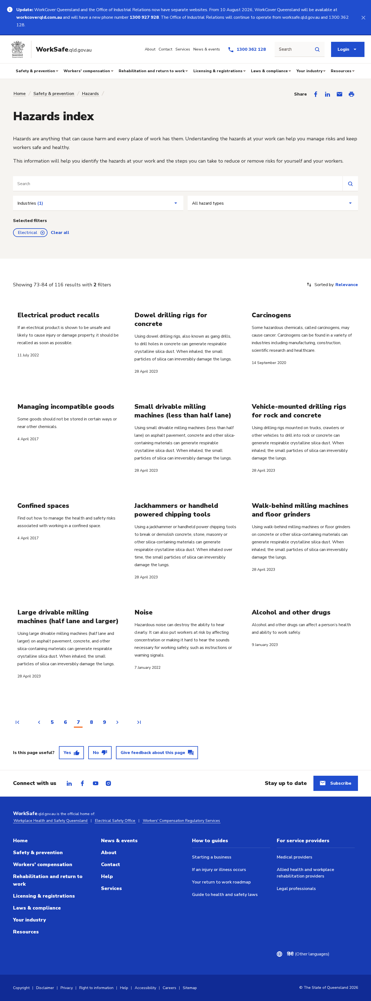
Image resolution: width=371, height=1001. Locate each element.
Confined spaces (43, 505)
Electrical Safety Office (115, 820)
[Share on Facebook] (315, 94)
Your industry (309, 71)
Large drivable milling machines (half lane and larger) (68, 616)
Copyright (21, 987)
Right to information (96, 987)
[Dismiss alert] (363, 17)
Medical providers (294, 857)
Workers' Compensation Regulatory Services (181, 820)
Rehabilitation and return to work (152, 71)
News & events (119, 840)
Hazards (90, 93)
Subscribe (340, 783)
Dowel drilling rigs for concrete (170, 319)
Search (285, 49)
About (109, 852)
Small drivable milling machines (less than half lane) (182, 411)
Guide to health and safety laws (225, 895)
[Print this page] (351, 94)
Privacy (67, 987)
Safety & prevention (35, 71)
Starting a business (211, 857)
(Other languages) (308, 954)
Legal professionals (296, 889)
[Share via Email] (339, 94)
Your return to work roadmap (221, 882)
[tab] (69, 783)
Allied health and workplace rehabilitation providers (305, 873)
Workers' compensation (87, 71)
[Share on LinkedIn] (327, 94)
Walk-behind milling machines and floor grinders (300, 510)
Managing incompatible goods (65, 406)
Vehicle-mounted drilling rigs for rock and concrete (299, 411)
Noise (143, 612)
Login (343, 49)
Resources (341, 71)
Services (111, 888)
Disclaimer (45, 987)
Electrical (27, 233)
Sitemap (190, 987)
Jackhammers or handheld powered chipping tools (176, 510)
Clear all (60, 233)
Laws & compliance (269, 71)
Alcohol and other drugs (291, 612)
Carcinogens (271, 315)
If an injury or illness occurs (219, 870)
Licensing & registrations (218, 71)
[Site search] (317, 49)
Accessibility (145, 987)
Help (107, 876)
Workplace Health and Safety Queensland (50, 820)
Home (20, 93)
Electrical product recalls (58, 315)
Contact (110, 864)
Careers (169, 987)
